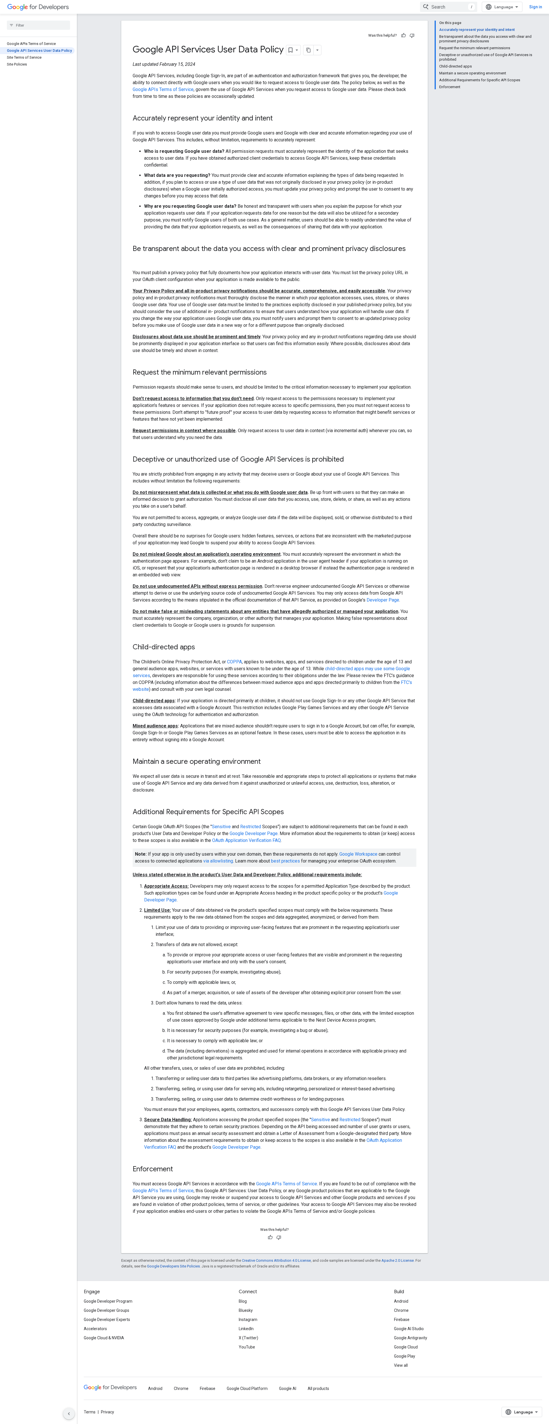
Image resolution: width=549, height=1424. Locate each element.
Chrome (401, 1310)
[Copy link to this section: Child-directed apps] (200, 647)
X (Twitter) (248, 1338)
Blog (243, 1301)
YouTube (247, 1347)
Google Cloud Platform (247, 1388)
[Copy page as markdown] (308, 50)
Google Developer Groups (106, 1310)
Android (401, 1301)
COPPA (234, 661)
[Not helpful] (412, 35)
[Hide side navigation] (69, 1413)
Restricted (250, 826)
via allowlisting (218, 861)
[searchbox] (38, 25)
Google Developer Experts (107, 1319)
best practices (285, 861)
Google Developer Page (254, 833)
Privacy (107, 1412)
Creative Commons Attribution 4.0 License (276, 1260)
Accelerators (95, 1328)
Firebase (401, 1319)
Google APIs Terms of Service (163, 89)
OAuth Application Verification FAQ (246, 840)
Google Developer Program (108, 1301)
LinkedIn (246, 1328)
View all (401, 1365)
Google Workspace (358, 854)
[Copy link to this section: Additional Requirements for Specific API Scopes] (289, 812)
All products (318, 1388)
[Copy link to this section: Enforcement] (178, 1169)
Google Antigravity (410, 1338)
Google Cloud (406, 1347)
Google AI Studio (409, 1328)
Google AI (287, 1388)
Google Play (404, 1356)
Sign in (535, 7)
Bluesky (246, 1310)
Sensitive (221, 826)
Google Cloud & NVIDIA (104, 1338)
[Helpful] (403, 35)
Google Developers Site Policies (173, 1266)
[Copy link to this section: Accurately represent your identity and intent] (278, 118)
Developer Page (383, 600)
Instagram (248, 1319)
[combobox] (448, 7)
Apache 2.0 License (397, 1260)
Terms (90, 1412)
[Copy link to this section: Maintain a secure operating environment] (266, 762)
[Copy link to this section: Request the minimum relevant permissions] (272, 372)
